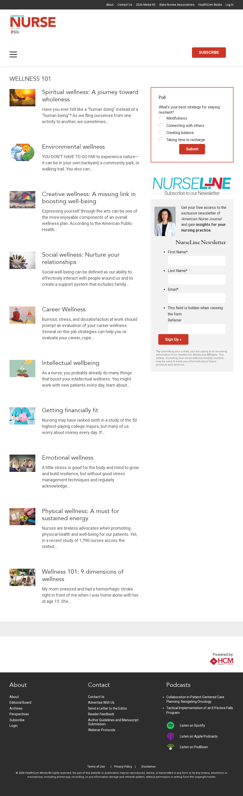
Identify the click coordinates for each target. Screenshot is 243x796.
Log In (230, 4)
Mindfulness (176, 118)
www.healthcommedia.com (211, 669)
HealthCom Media (210, 4)
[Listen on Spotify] (173, 725)
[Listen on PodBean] (173, 747)
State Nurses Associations (177, 4)
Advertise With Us (101, 702)
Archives (16, 708)
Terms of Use (96, 766)
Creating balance (180, 132)
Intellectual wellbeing (70, 363)
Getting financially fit (70, 411)
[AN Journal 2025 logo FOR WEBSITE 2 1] (33, 26)
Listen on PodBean (194, 747)
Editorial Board (20, 702)
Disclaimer (148, 766)
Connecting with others (185, 125)
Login (13, 726)
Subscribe (16, 720)
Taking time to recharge (185, 140)
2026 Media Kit (145, 4)
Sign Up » (173, 339)
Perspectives (19, 714)
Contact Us (124, 4)
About (110, 4)
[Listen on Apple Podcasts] (173, 736)
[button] (13, 54)
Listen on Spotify (192, 725)
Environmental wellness (73, 147)
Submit (192, 149)
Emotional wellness (67, 458)
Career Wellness (64, 310)
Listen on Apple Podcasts (199, 736)
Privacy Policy (123, 766)
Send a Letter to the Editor (107, 708)
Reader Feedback (101, 714)
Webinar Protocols (101, 730)
